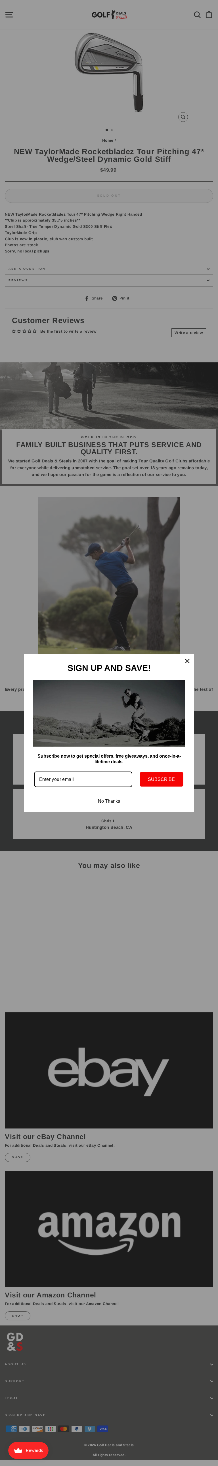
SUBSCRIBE (161, 779)
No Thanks (109, 801)
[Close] (187, 661)
